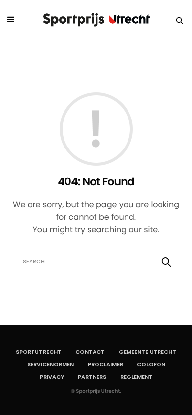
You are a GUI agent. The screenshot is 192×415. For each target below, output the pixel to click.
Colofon (151, 364)
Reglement (136, 377)
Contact (90, 352)
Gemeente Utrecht (147, 352)
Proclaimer (105, 364)
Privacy (52, 377)
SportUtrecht (39, 352)
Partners (92, 377)
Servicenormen (50, 364)
